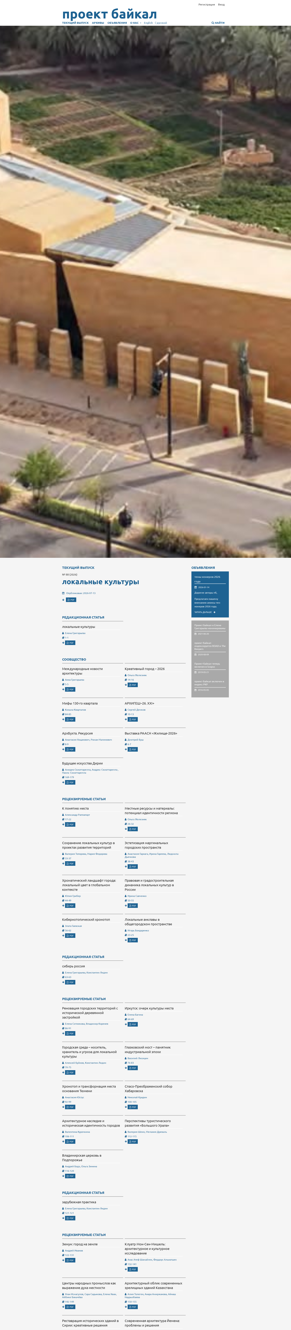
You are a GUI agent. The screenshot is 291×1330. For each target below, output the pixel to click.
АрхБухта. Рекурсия (77, 733)
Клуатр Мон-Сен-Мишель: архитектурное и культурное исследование (147, 1248)
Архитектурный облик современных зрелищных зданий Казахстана (153, 1285)
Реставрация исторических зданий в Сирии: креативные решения (90, 1323)
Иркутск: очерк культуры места (149, 1008)
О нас (134, 22)
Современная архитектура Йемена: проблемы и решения (152, 1323)
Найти (219, 22)
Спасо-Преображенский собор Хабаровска (148, 1088)
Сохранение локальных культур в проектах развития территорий (88, 845)
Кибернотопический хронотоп (86, 919)
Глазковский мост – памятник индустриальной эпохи (148, 1049)
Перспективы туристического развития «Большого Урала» (148, 1123)
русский (161, 22)
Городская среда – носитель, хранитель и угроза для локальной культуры (89, 1051)
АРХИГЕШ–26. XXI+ (139, 703)
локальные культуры (100, 581)
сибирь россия (73, 966)
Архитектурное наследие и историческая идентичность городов (91, 1123)
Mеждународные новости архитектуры (82, 671)
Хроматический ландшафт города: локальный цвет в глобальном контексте (89, 884)
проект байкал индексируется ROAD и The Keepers (210, 645)
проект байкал (109, 13)
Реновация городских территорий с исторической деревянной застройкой (90, 1012)
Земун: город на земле (80, 1244)
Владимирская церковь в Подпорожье (81, 1157)
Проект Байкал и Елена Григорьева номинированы (209, 627)
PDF (72, 599)
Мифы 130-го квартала (80, 703)
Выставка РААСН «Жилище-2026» (151, 733)
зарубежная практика (79, 1202)
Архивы (98, 22)
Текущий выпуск (75, 22)
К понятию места (75, 808)
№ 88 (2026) (69, 574)
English (148, 22)
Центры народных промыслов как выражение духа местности (89, 1285)
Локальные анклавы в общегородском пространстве (148, 921)
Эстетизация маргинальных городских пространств (146, 845)
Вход (221, 4)
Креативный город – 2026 (145, 669)
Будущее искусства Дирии (82, 763)
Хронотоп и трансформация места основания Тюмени (89, 1088)
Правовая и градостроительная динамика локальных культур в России (149, 884)
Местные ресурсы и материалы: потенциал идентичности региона (151, 810)
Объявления (117, 22)
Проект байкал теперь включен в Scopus (207, 665)
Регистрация (207, 4)
